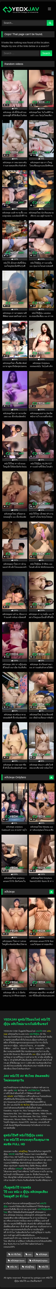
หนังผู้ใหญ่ (29, 1267)
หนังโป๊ (39, 1031)
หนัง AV (13, 1267)
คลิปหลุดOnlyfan (39, 1260)
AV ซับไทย (16, 1254)
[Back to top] (46, 1270)
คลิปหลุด (43, 1254)
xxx (29, 1254)
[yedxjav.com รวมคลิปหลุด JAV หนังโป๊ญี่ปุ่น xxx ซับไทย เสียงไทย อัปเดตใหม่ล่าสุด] (23, 10)
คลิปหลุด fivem (17, 1260)
